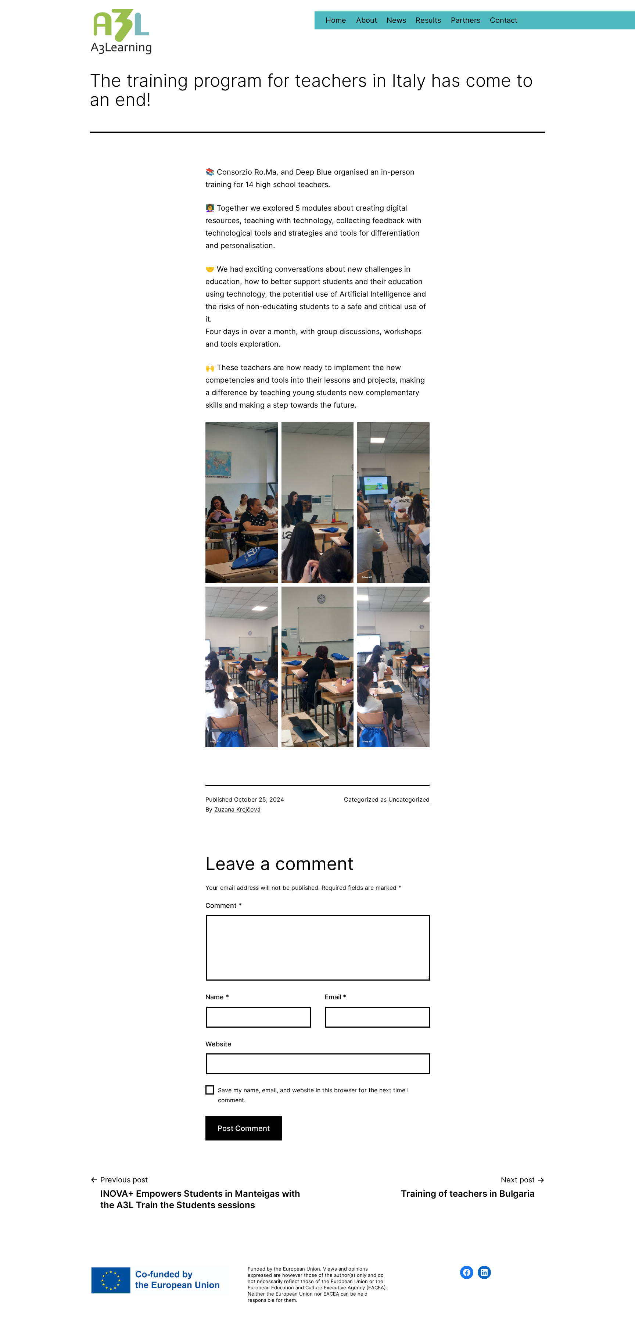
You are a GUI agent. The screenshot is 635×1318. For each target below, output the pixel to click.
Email (335, 997)
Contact (503, 20)
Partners (465, 20)
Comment (223, 905)
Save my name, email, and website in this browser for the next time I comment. (313, 1095)
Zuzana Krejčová (237, 809)
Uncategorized (409, 799)
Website (218, 1044)
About (366, 20)
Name (217, 997)
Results (428, 20)
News (396, 20)
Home (336, 20)
